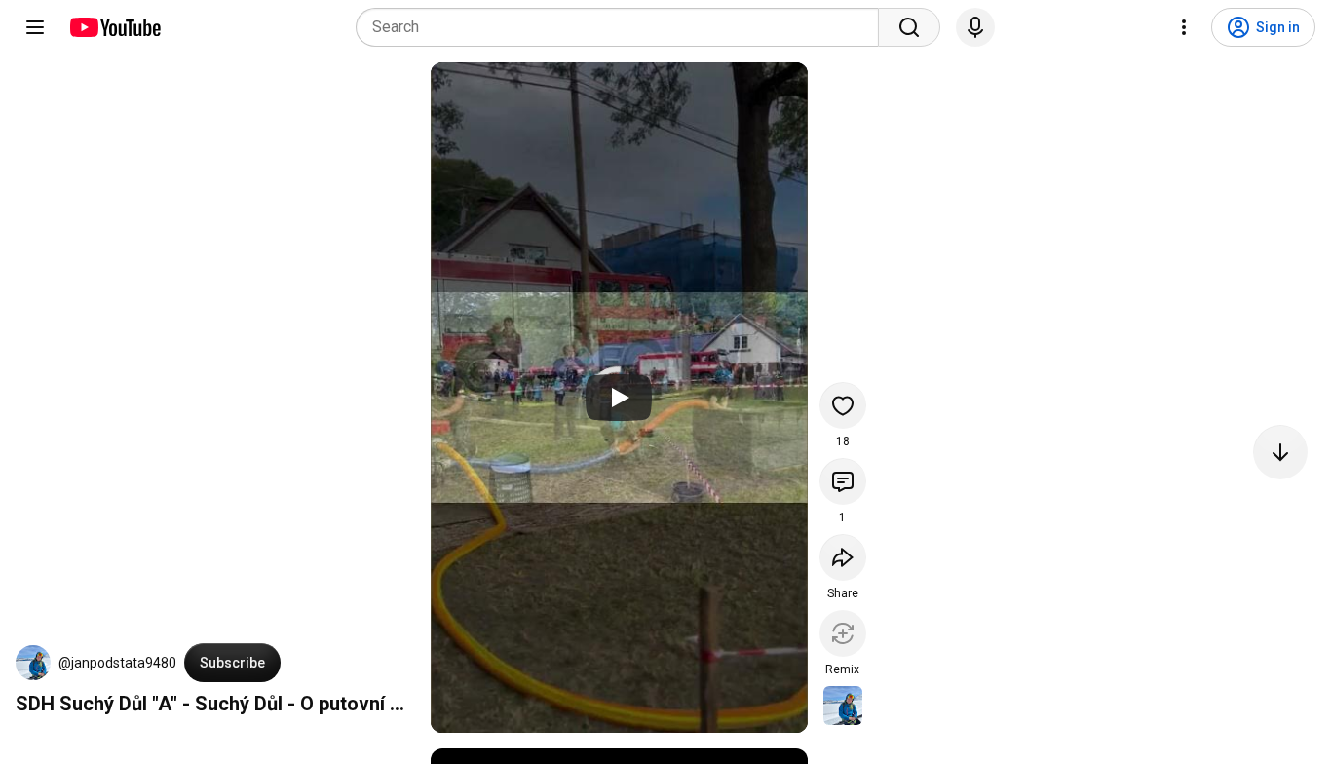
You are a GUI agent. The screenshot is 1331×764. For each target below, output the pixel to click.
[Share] (842, 557)
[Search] (909, 27)
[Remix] (842, 633)
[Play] (619, 397)
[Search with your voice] (975, 27)
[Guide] (35, 27)
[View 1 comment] (842, 481)
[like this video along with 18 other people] (842, 405)
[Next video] (1280, 452)
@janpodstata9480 (117, 662)
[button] (33, 662)
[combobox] (623, 27)
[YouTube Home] (114, 27)
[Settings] (1184, 27)
